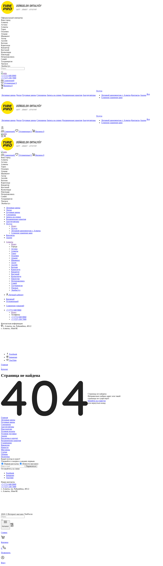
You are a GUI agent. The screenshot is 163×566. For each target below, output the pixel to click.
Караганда (15, 269)
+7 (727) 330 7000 (8, 78)
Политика (5, 457)
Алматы (14, 251)
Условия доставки (9, 434)
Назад (13, 226)
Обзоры (4, 454)
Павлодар (15, 279)
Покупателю (6, 429)
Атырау (14, 258)
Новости (5, 447)
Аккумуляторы (7, 427)
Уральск (14, 288)
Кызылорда (16, 276)
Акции (4, 436)
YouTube (13, 360)
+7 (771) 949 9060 (8, 75)
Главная (4, 417)
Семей (14, 283)
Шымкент (15, 260)
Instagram (13, 357)
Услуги (14, 228)
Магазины (5, 450)
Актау (13, 263)
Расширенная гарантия (11, 440)
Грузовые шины (8, 422)
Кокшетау (15, 272)
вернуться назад (98, 403)
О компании (6, 443)
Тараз (13, 253)
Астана (14, 249)
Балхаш (14, 267)
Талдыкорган (17, 285)
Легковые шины (8, 420)
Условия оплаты (8, 431)
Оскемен (15, 256)
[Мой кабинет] (2, 88)
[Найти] (2, 71)
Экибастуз (15, 290)
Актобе (14, 265)
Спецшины (6, 424)
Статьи (4, 452)
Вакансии (5, 445)
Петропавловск (18, 281)
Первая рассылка (11, 464)
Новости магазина (30, 464)
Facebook (13, 354)
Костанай (15, 274)
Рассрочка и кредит (9, 438)
